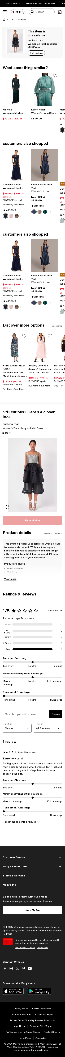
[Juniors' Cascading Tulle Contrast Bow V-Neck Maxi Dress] (40, 348)
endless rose (35, 40)
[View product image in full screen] (8, 507)
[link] (16, 114)
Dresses (22, 19)
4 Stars (7, 630)
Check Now (42, 947)
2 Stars (7, 643)
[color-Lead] (17, 216)
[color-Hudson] (45, 212)
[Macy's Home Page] (17, 11)
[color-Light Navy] (5, 216)
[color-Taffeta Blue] (34, 212)
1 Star (7, 649)
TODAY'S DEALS (11, 3)
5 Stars (7, 624)
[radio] (5, 216)
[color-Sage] (62, 221)
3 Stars (7, 637)
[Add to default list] (27, 76)
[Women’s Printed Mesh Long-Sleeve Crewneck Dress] (15, 348)
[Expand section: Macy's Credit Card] (32, 866)
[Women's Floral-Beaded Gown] (16, 165)
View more (10, 578)
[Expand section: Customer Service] (32, 857)
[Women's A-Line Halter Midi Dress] (44, 165)
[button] (12, 19)
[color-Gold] (39, 212)
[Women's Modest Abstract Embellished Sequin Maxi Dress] (16, 89)
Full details (36, 52)
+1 (21, 216)
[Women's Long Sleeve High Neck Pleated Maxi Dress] (44, 89)
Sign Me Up (32, 909)
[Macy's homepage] (4, 19)
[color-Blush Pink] (11, 216)
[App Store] (13, 991)
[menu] (5, 12)
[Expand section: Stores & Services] (32, 875)
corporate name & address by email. (32, 1050)
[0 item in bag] (59, 11)
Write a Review (54, 610)
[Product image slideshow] (32, 475)
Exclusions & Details (25, 947)
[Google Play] (39, 991)
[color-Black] (62, 130)
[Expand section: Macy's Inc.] (32, 884)
